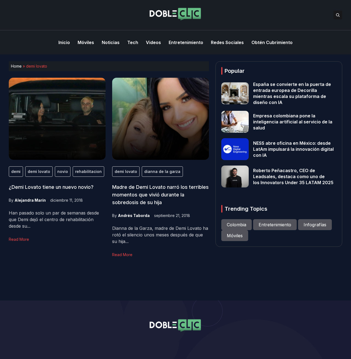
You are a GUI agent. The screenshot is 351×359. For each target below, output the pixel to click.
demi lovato (39, 171)
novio (62, 171)
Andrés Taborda (134, 215)
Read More (19, 239)
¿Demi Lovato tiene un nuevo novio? (51, 187)
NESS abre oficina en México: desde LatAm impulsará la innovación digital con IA (293, 149)
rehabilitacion (88, 171)
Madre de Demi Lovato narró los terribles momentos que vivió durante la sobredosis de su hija (160, 194)
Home (16, 66)
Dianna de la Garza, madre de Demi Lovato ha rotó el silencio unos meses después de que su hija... (160, 234)
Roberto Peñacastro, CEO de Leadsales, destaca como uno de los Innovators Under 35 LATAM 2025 (293, 176)
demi (16, 171)
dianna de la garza (162, 171)
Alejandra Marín (30, 200)
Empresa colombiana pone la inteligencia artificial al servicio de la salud (292, 122)
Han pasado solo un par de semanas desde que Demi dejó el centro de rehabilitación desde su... (54, 219)
